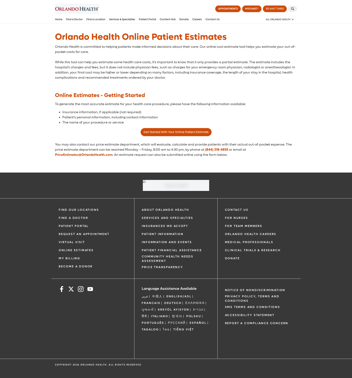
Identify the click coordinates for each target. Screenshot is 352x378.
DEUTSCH (173, 303)
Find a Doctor (74, 19)
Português (153, 323)
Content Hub (168, 19)
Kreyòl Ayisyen (173, 309)
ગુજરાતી (148, 309)
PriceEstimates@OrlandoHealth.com (84, 155)
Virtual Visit (72, 242)
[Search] (292, 9)
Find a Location (95, 19)
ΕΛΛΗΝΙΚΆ (195, 303)
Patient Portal (147, 19)
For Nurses (236, 218)
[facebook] (62, 289)
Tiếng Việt (183, 329)
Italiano (159, 316)
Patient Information (162, 234)
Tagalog (150, 329)
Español (198, 323)
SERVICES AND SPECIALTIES (167, 218)
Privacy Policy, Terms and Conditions (252, 298)
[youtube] (90, 289)
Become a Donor (76, 266)
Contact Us (213, 19)
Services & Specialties (122, 19)
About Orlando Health (165, 210)
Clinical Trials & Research (253, 250)
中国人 (157, 296)
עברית (198, 309)
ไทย (166, 329)
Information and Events (167, 242)
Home (58, 19)
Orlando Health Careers (250, 234)
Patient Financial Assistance (172, 250)
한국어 (177, 316)
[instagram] (81, 289)
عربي (145, 296)
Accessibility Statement (249, 315)
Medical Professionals (249, 242)
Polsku (193, 316)
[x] (71, 289)
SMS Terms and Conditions (252, 307)
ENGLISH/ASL (179, 296)
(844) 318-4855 (216, 150)
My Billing (69, 258)
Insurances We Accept (165, 226)
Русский (177, 323)
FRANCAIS (151, 303)
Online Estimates (76, 250)
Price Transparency (162, 267)
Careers (197, 19)
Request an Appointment (84, 234)
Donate (184, 19)
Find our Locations (79, 210)
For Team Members (243, 226)
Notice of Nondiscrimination (255, 290)
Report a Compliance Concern (256, 323)
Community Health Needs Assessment (167, 259)
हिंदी (144, 316)
